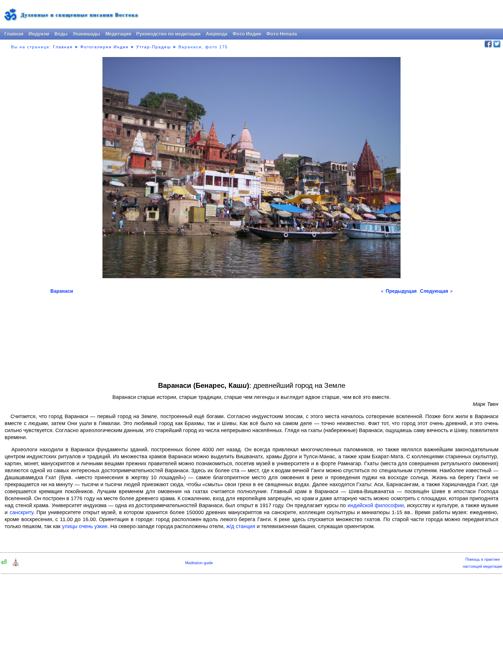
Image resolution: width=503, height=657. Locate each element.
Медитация (118, 33)
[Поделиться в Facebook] (488, 43)
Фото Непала (281, 33)
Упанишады (86, 33)
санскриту (21, 512)
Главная (13, 33)
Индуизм (39, 33)
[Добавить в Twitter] (496, 43)
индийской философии (376, 505)
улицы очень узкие (84, 526)
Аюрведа (216, 33)
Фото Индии (247, 33)
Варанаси (61, 291)
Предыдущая (399, 291)
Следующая (436, 291)
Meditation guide (199, 563)
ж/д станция (240, 526)
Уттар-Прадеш (153, 47)
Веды (61, 33)
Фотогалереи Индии (104, 47)
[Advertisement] (225, 336)
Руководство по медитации (168, 33)
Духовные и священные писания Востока (79, 14)
